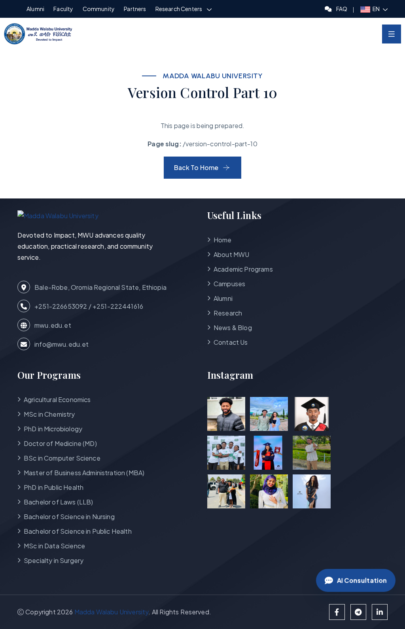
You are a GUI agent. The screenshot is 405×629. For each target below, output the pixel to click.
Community (99, 8)
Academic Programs (243, 269)
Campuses (229, 284)
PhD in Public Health (53, 487)
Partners (135, 8)
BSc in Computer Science (62, 458)
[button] (374, 8)
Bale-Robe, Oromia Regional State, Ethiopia (100, 287)
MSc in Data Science (54, 546)
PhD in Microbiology (53, 429)
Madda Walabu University (111, 612)
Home (223, 240)
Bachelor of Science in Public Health (78, 531)
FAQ (341, 8)
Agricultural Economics (57, 399)
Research (228, 313)
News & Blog (233, 327)
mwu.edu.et (52, 325)
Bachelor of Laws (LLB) (58, 502)
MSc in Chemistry (49, 414)
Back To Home (196, 167)
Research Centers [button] (178, 8)
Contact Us (231, 342)
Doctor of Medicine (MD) (60, 443)
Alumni (35, 8)
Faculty (63, 8)
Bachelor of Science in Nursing (69, 516)
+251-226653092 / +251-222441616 (88, 306)
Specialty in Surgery (53, 560)
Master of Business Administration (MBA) (84, 472)
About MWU (231, 254)
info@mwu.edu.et (61, 344)
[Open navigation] (391, 34)
